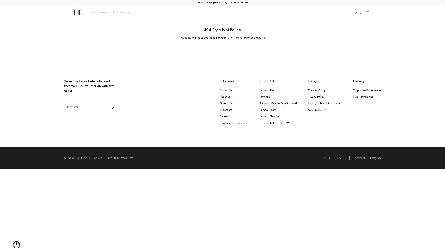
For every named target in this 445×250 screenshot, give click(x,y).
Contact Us (226, 90)
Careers (224, 116)
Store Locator (228, 103)
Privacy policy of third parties (325, 103)
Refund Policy (267, 110)
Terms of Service (269, 116)
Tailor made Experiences (234, 123)
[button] (368, 13)
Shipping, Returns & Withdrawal (278, 103)
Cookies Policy (316, 90)
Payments (264, 97)
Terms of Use (267, 90)
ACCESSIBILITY (317, 110)
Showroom (226, 110)
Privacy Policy (316, 97)
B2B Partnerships (363, 97)
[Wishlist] (355, 13)
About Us (225, 97)
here (237, 38)
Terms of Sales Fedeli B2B (274, 123)
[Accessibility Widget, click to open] (16, 244)
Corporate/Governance (367, 90)
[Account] (361, 13)
